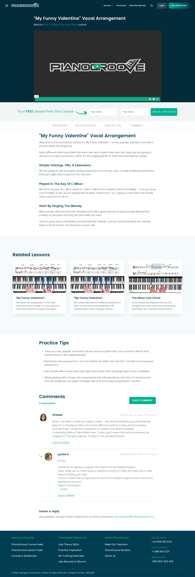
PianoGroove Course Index (27, 544)
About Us (110, 556)
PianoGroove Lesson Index (27, 550)
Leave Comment (142, 400)
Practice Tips (113, 125)
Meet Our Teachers (116, 544)
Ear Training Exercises (71, 556)
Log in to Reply (60, 442)
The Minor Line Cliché (146, 298)
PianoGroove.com (25, 5)
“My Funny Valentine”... (31, 298)
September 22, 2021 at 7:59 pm (138, 454)
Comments (136, 125)
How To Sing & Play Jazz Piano (60, 25)
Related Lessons (86, 125)
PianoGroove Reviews (117, 550)
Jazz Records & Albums (72, 562)
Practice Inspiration (70, 550)
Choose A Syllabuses (24, 556)
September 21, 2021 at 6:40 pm (138, 415)
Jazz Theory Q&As (68, 544)
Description (59, 125)
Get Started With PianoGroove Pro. (134, 517)
